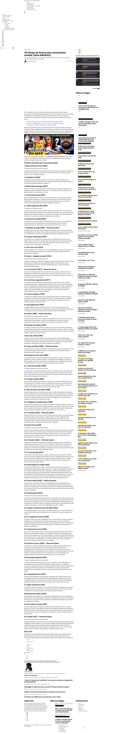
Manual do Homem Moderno (84, 143)
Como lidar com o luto (86, 260)
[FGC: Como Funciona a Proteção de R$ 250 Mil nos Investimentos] (82, 98)
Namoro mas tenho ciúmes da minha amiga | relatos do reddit (87, 309)
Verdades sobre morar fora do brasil (86, 253)
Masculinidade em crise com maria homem (87, 377)
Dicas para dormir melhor (87, 221)
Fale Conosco (81, 705)
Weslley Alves (8, 29)
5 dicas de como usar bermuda (86, 165)
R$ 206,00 (84, 67)
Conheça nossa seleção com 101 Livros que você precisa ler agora (45, 123)
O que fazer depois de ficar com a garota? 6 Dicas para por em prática (42, 662)
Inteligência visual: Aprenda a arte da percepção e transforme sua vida (89, 73)
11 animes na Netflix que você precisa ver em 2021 (42, 697)
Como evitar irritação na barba (87, 180)
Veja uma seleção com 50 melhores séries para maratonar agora (45, 121)
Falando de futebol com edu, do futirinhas (87, 426)
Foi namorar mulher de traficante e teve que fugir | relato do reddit (87, 276)
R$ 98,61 (84, 74)
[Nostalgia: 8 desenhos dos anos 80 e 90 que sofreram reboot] (37, 684)
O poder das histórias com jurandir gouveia (88, 395)
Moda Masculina (30, 7)
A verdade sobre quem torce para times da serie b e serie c (87, 319)
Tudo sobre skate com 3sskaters (86, 410)
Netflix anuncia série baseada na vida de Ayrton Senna (44, 692)
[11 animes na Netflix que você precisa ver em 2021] (35, 694)
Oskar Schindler (28, 371)
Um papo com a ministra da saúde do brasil (87, 402)
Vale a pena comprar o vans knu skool (86, 204)
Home (28, 2)
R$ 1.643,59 (84, 60)
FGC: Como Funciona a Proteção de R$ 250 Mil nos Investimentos (88, 107)
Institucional (5, 21)
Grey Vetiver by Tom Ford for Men (88, 58)
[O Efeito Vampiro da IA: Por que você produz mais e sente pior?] (82, 114)
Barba (4, 18)
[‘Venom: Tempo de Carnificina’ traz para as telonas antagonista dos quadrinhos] (41, 677)
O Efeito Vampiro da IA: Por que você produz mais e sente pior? (88, 123)
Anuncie (6, 25)
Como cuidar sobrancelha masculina (88, 228)
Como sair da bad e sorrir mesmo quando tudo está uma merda (40, 661)
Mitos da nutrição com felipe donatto (86, 467)
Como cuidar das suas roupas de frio (86, 172)
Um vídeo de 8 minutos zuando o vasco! (86, 344)
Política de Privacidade (63, 726)
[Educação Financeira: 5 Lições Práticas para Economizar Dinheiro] (82, 130)
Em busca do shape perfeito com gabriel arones (85, 360)
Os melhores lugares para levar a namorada (87, 196)
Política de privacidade (83, 710)
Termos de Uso (81, 709)
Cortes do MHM (81, 232)
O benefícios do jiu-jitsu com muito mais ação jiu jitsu (87, 435)
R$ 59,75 (84, 82)
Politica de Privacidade (9, 28)
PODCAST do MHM (82, 356)
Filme (28, 646)
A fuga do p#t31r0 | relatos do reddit (88, 285)
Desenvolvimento (30, 3)
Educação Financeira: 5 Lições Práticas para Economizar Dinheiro (87, 139)
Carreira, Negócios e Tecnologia (33, 5)
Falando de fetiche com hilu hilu (87, 418)
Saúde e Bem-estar (31, 9)
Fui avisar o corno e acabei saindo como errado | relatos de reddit (88, 236)
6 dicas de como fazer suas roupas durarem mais (86, 148)
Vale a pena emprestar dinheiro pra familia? (86, 267)
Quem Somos (8, 23)
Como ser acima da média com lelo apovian (87, 369)
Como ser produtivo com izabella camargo (87, 452)
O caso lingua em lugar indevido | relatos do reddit (88, 293)
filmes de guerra (30, 648)
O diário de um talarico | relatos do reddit (87, 352)
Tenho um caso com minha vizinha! (85, 336)
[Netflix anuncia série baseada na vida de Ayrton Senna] (36, 689)
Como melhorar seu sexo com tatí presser (87, 459)
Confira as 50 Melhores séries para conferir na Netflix (41, 125)
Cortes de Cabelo (30, 8)
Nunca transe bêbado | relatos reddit (86, 301)
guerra (28, 649)
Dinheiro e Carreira (82, 103)
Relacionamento (30, 4)
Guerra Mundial (30, 650)
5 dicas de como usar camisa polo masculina (87, 188)
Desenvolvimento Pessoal (8, 20)
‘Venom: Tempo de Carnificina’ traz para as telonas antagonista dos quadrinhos (48, 681)
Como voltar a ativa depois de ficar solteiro (86, 245)
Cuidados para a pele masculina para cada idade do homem (86, 213)
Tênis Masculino (6, 19)
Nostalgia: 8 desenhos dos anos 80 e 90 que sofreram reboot (46, 687)
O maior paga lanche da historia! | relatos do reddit (87, 328)
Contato (6, 24)
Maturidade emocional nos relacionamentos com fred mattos (87, 386)
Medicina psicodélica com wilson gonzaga (88, 444)
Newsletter (7, 27)
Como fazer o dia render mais (87, 157)
